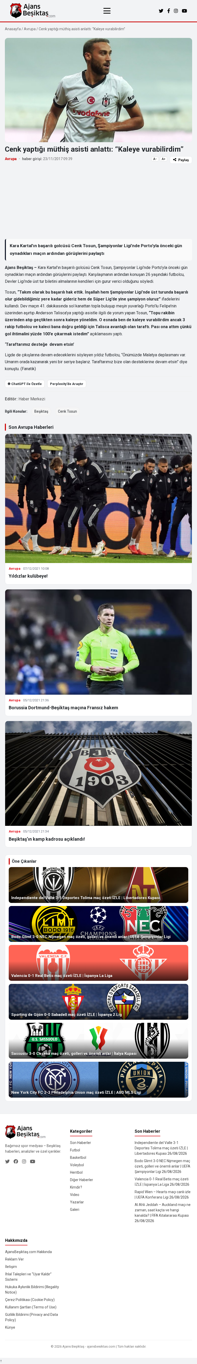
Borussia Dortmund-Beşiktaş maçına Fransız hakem (63, 707)
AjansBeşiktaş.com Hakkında (28, 1252)
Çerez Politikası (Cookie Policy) (30, 1300)
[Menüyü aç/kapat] (107, 11)
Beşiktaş (41, 411)
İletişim (11, 1267)
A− (155, 159)
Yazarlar (77, 1202)
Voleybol (77, 1165)
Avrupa (30, 29)
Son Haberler (80, 1143)
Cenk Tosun (67, 411)
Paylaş (183, 160)
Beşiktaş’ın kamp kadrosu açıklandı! (47, 839)
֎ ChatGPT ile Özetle (25, 384)
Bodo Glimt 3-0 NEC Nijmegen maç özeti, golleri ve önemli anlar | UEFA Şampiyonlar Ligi (162, 1166)
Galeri (74, 1209)
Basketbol (78, 1157)
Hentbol (76, 1172)
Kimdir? (76, 1187)
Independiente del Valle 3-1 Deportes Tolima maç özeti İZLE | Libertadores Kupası (161, 1148)
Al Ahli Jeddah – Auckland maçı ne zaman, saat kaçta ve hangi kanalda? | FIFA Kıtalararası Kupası (163, 1210)
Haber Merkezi (31, 399)
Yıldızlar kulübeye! (28, 576)
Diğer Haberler (81, 1180)
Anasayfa (13, 29)
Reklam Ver (14, 1259)
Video (74, 1195)
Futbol (75, 1150)
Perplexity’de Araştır (66, 384)
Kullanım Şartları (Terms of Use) (30, 1307)
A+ (163, 159)
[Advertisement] (98, 201)
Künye (10, 1327)
